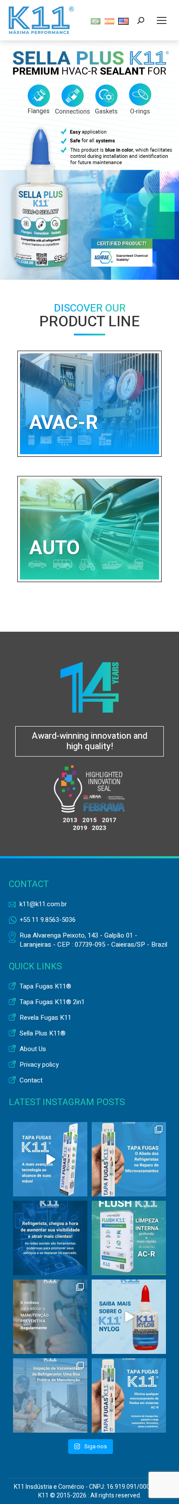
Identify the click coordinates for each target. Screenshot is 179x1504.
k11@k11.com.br (43, 904)
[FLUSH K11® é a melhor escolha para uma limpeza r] (129, 1238)
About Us (33, 1049)
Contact (31, 1080)
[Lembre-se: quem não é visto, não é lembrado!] (50, 1238)
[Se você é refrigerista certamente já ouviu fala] (129, 1159)
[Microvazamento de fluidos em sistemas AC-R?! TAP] (129, 1395)
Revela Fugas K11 (45, 1017)
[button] (89, 159)
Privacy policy (39, 1064)
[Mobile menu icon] (161, 20)
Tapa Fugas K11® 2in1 (52, 1002)
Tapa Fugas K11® (45, 986)
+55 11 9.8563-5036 (48, 920)
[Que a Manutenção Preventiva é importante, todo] (50, 1317)
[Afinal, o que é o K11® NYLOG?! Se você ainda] (129, 1317)
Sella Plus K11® (43, 1033)
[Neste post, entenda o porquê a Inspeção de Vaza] (50, 1395)
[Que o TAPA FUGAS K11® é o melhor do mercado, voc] (50, 1159)
